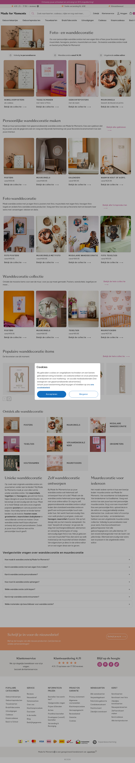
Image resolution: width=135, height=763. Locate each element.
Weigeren (83, 394)
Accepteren (51, 394)
